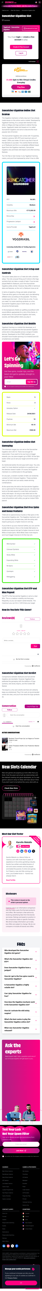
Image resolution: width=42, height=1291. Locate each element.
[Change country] (36, 2)
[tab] (7, 721)
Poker (24, 1186)
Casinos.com (5, 10)
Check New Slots (11, 788)
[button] (13, 633)
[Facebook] (16, 1245)
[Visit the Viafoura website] (36, 666)
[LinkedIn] (3, 1245)
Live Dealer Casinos (7, 1183)
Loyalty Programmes (7, 1189)
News (3, 1229)
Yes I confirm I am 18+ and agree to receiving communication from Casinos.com (22, 1156)
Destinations (5, 1232)
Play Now (21, 87)
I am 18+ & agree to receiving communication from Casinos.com (20, 386)
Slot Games (26, 1171)
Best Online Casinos (7, 1171)
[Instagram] (8, 1245)
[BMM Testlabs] (10, 257)
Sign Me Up (31, 382)
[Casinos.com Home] (11, 2)
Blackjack (25, 1180)
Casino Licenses (6, 1199)
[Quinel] (24, 251)
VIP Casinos (5, 1180)
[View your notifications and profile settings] (38, 654)
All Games (25, 1177)
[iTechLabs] (17, 251)
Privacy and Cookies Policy (9, 1259)
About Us (4, 1213)
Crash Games (26, 1189)
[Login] (39, 2)
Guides (4, 1225)
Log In (21, 53)
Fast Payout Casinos (7, 1193)
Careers (4, 1219)
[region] (21, 642)
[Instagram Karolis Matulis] (25, 851)
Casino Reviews (6, 1196)
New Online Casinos (7, 1177)
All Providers (26, 1193)
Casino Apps (5, 1186)
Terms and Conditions (29, 1258)
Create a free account (21, 47)
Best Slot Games (15, 10)
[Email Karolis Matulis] (17, 851)
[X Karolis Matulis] (33, 851)
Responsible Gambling (8, 1222)
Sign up (23, 630)
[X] (12, 1245)
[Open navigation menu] (2, 2)
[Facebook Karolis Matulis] (29, 851)
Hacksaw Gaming (27, 1202)
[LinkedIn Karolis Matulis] (21, 851)
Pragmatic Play (26, 1196)
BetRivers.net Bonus (21, 76)
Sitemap (4, 1238)
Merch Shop (5, 1241)
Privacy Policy (12, 1278)
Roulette (25, 1183)
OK (21, 1283)
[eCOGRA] (10, 251)
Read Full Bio (10, 880)
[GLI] (32, 251)
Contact (4, 1216)
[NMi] (17, 257)
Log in (18, 630)
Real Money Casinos (7, 1174)
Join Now (19, 1151)
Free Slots (25, 1174)
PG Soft (24, 1199)
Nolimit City (26, 1205)
